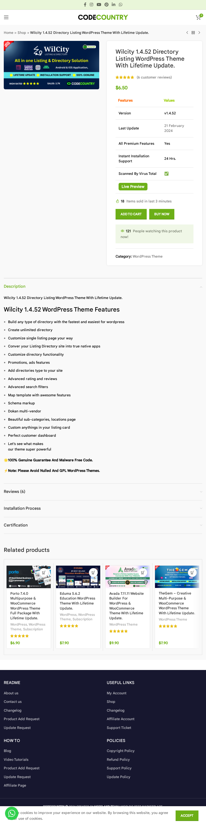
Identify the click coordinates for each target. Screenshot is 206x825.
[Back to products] (193, 33)
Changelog (12, 710)
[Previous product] (187, 33)
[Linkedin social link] (113, 5)
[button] (43, 572)
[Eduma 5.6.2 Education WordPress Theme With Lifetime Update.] (78, 577)
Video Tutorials (16, 759)
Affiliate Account (120, 719)
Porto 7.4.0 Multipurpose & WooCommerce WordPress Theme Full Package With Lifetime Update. (25, 605)
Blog (7, 750)
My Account (116, 693)
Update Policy (118, 777)
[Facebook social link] (85, 5)
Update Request (17, 727)
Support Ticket (119, 727)
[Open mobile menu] (6, 17)
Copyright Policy (121, 750)
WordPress (18, 624)
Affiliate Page (15, 785)
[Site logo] (103, 17)
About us (11, 693)
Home (8, 32)
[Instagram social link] (91, 5)
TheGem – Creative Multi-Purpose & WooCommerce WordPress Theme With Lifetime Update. (177, 603)
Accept (187, 815)
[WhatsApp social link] (120, 5)
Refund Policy (118, 759)
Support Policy (119, 768)
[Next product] (199, 33)
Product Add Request (21, 719)
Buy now (161, 214)
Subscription (33, 629)
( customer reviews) (154, 77)
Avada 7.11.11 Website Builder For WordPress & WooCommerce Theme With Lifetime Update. (126, 605)
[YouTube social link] (99, 5)
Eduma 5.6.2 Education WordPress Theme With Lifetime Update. (77, 601)
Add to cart (131, 214)
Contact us (13, 701)
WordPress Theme (148, 256)
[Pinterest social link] (106, 5)
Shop (22, 32)
